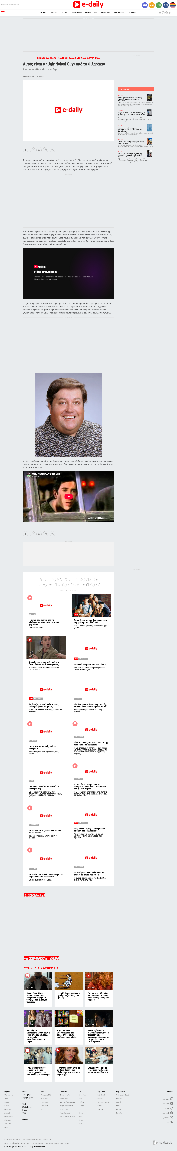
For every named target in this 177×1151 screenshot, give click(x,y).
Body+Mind (82, 1095)
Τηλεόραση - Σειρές (122, 1095)
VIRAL (87, 13)
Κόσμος (6, 1102)
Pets (80, 1116)
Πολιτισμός (7, 1120)
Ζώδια (24, 1110)
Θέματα (25, 1092)
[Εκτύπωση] (45, 149)
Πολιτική (6, 1106)
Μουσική (119, 1098)
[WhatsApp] (32, 149)
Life (80, 1092)
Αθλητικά (7, 1113)
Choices (25, 1119)
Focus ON (44, 1106)
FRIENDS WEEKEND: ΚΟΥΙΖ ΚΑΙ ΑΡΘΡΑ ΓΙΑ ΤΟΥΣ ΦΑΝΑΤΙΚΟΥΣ (68, 582)
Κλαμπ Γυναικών (65, 1113)
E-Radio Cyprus (26, 1143)
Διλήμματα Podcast (66, 1106)
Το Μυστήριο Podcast (67, 1102)
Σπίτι (80, 1109)
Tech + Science (8, 1116)
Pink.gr (6, 1143)
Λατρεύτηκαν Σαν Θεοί (67, 1116)
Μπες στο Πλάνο (46, 1095)
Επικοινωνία (8, 1139)
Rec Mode (44, 1102)
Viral (24, 1104)
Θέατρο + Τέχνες (103, 1102)
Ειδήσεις (7, 1092)
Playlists (119, 1113)
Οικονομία (7, 1109)
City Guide (101, 1092)
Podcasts (63, 1092)
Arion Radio (49, 1143)
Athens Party (58, 1143)
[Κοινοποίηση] (52, 149)
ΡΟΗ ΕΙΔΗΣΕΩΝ (125, 89)
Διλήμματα (44, 1098)
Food (80, 1098)
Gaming (118, 1109)
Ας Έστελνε (64, 1109)
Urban (100, 1106)
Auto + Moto (8, 1124)
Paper (118, 1106)
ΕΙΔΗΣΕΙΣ (43, 13)
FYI (42, 1109)
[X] (39, 149)
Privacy (38, 1139)
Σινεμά (118, 1102)
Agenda (100, 1109)
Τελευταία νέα (8, 1095)
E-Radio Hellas (15, 1143)
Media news (27, 1107)
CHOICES (132, 13)
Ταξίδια (81, 1102)
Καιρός (6, 1127)
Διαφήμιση (16, 1139)
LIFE (95, 13)
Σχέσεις (81, 1106)
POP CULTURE (119, 13)
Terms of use (46, 1139)
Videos (43, 1092)
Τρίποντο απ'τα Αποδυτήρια (65, 1096)
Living (81, 1120)
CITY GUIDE (105, 13)
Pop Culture (120, 1092)
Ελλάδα (6, 1098)
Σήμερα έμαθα (27, 1098)
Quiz (24, 1113)
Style (80, 1124)
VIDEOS (64, 13)
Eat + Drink (101, 1095)
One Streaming (38, 1143)
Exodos (100, 1098)
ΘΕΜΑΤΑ (54, 13)
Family (81, 1113)
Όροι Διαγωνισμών (28, 1139)
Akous (67, 1143)
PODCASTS (76, 13)
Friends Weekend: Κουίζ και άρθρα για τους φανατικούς (68, 57)
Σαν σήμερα (26, 1095)
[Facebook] (25, 149)
